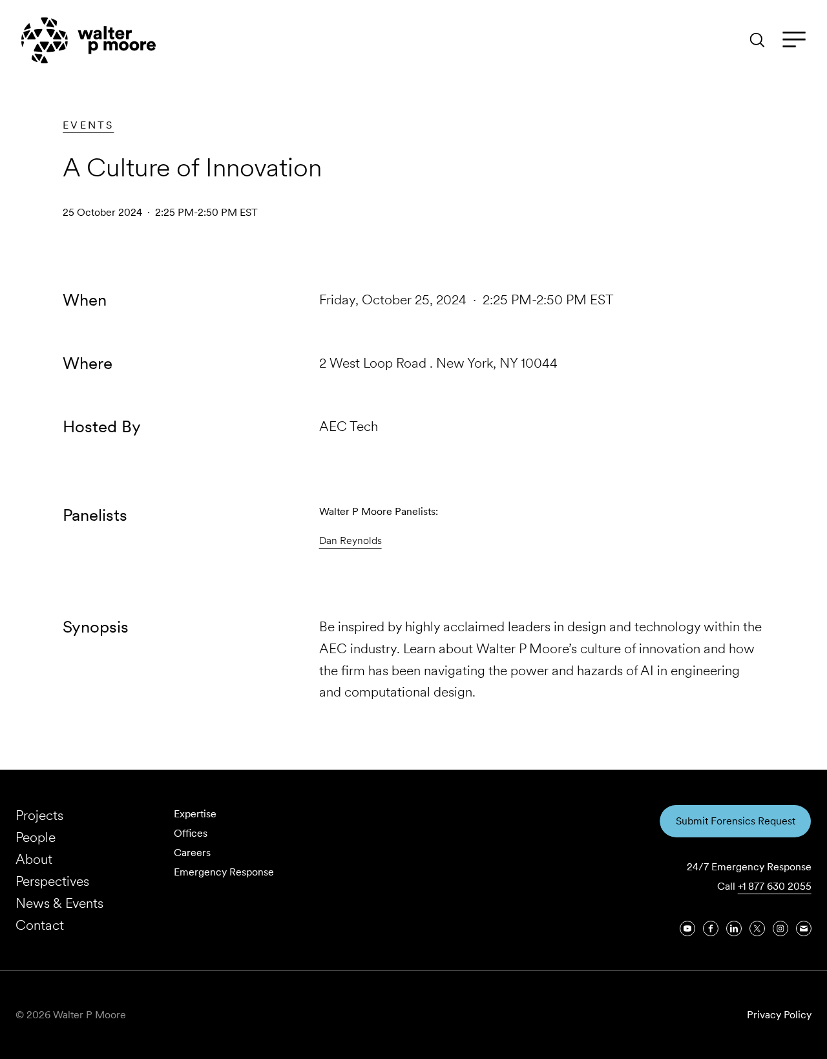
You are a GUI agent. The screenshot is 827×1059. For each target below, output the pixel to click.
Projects (39, 815)
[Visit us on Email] (803, 928)
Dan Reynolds (350, 540)
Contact (40, 925)
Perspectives (52, 881)
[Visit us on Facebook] (710, 928)
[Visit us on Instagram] (780, 928)
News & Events (59, 903)
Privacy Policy (779, 1015)
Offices (190, 833)
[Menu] (794, 40)
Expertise (195, 814)
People (36, 837)
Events (88, 125)
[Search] (757, 40)
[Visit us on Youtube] (687, 928)
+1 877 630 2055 (774, 886)
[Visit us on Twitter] (757, 928)
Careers (192, 852)
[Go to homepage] (88, 40)
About (34, 859)
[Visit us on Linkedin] (734, 928)
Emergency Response (224, 872)
